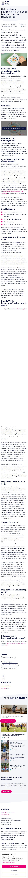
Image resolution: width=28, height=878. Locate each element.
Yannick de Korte (6, 686)
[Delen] (3, 676)
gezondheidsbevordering (10, 665)
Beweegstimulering (8, 657)
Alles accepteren (14, 866)
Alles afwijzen (14, 874)
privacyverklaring (7, 862)
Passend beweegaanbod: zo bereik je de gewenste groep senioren (14, 734)
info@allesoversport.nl (7, 812)
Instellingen (14, 870)
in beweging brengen (9, 668)
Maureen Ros (5, 688)
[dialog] (14, 865)
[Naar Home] (5, 3)
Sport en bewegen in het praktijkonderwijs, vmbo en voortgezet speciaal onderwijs (17, 756)
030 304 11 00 (5, 814)
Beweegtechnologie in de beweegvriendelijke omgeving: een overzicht (18, 766)
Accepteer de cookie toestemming (14, 128)
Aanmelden (6, 791)
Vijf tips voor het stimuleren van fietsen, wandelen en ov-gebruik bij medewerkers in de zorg (17, 745)
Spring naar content (8, 721)
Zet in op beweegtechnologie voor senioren (13, 717)
